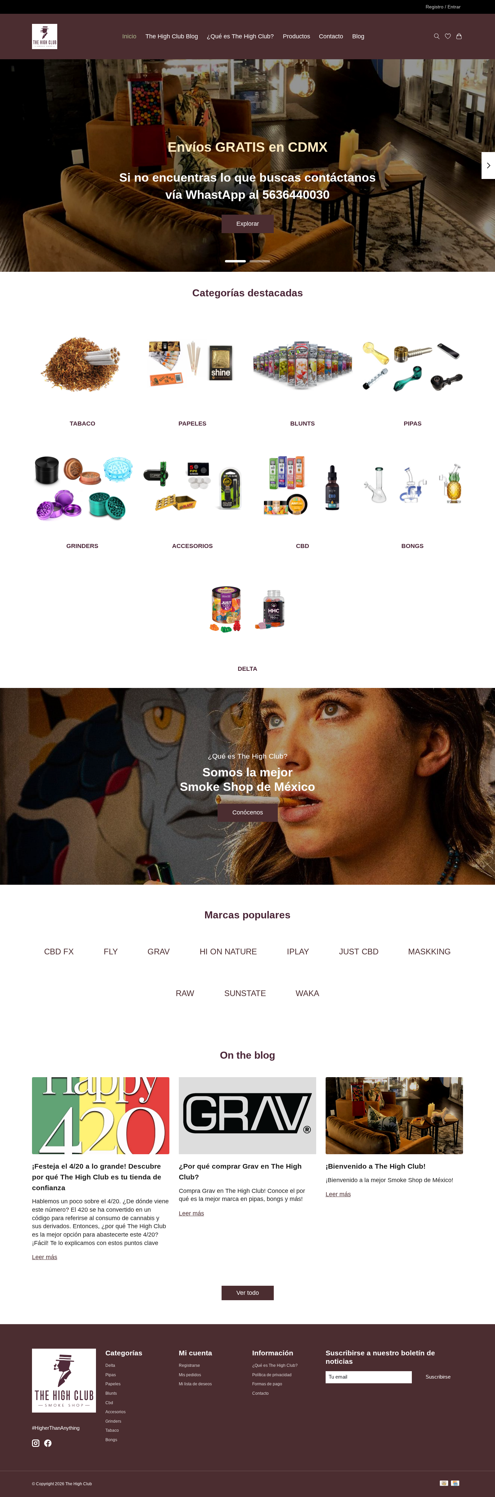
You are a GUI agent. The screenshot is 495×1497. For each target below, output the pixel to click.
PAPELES (192, 423)
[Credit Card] (455, 1484)
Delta (110, 1365)
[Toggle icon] (437, 36)
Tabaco (112, 1430)
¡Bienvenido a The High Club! (376, 1166)
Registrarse (189, 1365)
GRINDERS (82, 546)
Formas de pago (267, 1384)
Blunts (111, 1393)
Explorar (247, 223)
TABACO (82, 423)
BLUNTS (302, 423)
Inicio (129, 36)
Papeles (113, 1384)
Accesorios (115, 1412)
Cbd (109, 1402)
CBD (302, 546)
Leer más (44, 1257)
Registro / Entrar (443, 6)
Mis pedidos (190, 1375)
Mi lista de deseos (195, 1384)
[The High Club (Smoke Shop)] (44, 36)
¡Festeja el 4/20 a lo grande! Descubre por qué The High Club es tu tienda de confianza (96, 1176)
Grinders (113, 1421)
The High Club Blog (171, 36)
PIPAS (413, 423)
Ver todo (247, 1292)
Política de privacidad (272, 1375)
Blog (358, 36)
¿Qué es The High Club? (240, 36)
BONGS (412, 546)
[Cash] (444, 1484)
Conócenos (247, 812)
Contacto (331, 36)
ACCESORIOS (192, 546)
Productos (296, 36)
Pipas (110, 1375)
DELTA (247, 668)
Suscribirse (438, 1377)
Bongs (111, 1439)
